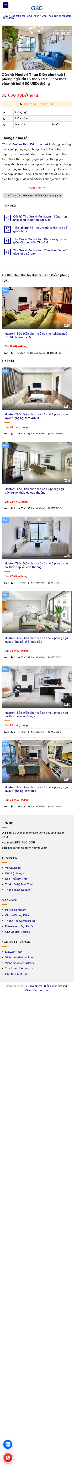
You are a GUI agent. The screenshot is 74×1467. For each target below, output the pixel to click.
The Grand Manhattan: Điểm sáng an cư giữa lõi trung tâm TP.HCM (39, 241)
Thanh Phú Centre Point (20, 920)
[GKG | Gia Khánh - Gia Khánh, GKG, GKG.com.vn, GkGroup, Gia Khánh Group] (37, 6)
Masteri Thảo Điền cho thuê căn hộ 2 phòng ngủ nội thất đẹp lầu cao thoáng (36, 565)
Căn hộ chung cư (15, 873)
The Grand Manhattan (19, 968)
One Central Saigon (17, 931)
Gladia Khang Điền (17, 915)
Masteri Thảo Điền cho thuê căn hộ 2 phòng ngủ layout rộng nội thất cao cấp (36, 639)
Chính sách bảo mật (37, 990)
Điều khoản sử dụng (55, 986)
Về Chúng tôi (13, 867)
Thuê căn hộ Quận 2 (17, 889)
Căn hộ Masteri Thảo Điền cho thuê (25, 144)
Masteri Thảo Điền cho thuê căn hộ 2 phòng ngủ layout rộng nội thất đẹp (36, 789)
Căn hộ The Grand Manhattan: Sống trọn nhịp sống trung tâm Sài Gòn (40, 218)
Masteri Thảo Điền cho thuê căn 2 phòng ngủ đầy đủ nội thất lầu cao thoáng (34, 490)
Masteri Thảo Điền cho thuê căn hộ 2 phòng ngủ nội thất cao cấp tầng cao (36, 714)
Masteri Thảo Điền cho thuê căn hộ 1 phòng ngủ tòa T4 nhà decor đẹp (35, 335)
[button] (5, 5)
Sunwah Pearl (14, 952)
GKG (5, 15)
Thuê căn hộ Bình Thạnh (20, 884)
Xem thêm (35, 187)
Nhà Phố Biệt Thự (16, 878)
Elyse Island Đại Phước (19, 926)
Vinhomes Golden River (20, 957)
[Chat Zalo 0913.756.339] (7, 1444)
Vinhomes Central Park (19, 963)
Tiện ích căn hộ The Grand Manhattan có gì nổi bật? (40, 229)
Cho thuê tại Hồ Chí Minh (24, 15)
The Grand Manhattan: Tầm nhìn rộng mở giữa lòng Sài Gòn (40, 252)
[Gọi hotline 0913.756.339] (8, 1457)
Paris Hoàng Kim (15, 909)
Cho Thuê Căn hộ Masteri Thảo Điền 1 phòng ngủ (33, 195)
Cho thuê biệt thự (16, 974)
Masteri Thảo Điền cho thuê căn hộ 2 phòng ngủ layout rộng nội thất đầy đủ (36, 416)
